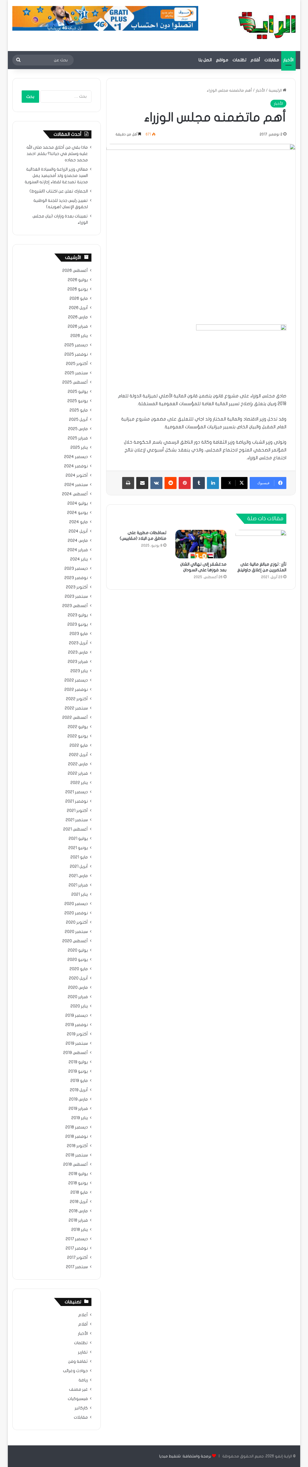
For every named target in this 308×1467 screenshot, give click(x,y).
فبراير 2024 (77, 550)
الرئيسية (276, 90)
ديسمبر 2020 (76, 904)
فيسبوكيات (78, 1399)
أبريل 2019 (79, 1090)
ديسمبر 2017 (77, 1239)
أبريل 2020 (78, 978)
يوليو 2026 (78, 280)
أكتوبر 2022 (77, 699)
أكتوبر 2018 (77, 1146)
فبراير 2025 (78, 438)
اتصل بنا (205, 60)
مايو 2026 (78, 298)
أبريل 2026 (78, 308)
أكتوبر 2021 (77, 811)
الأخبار (288, 60)
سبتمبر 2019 (77, 1043)
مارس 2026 (78, 317)
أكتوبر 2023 (77, 587)
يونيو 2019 (78, 1071)
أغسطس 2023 (75, 606)
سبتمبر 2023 (76, 596)
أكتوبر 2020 (77, 922)
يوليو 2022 (78, 727)
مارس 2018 (78, 1211)
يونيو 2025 (77, 401)
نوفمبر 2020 (76, 913)
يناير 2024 (79, 559)
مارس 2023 (78, 652)
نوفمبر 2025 (76, 354)
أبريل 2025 (78, 420)
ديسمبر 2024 (76, 457)
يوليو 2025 (78, 392)
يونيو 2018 (78, 1183)
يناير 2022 (79, 783)
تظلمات (239, 60)
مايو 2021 (79, 857)
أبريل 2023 (78, 643)
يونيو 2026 (77, 289)
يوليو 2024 (77, 503)
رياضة (83, 1380)
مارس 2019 (78, 1099)
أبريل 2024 (78, 531)
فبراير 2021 (78, 885)
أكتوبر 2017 (77, 1258)
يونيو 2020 (77, 960)
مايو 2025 (78, 410)
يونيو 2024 (77, 513)
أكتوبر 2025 (77, 364)
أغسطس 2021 (75, 829)
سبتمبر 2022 (76, 708)
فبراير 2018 (78, 1220)
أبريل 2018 (79, 1202)
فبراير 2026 (78, 326)
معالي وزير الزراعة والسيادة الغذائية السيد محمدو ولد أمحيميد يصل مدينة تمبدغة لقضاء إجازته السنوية (56, 175)
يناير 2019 (79, 1118)
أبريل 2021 (79, 866)
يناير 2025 (79, 447)
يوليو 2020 (78, 950)
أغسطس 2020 (75, 941)
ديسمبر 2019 (76, 1015)
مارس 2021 (78, 876)
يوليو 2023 (78, 615)
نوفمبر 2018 (76, 1136)
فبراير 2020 (78, 997)
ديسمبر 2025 (76, 345)
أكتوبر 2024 (77, 475)
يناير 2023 (79, 671)
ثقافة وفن (78, 1361)
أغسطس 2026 (75, 271)
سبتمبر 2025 (76, 373)
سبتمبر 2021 (77, 820)
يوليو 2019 (78, 1062)
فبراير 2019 (78, 1109)
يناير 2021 (79, 894)
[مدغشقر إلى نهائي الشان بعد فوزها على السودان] (200, 544)
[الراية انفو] (267, 25)
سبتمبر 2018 (77, 1155)
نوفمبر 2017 (77, 1248)
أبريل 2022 (78, 755)
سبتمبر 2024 (76, 485)
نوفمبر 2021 (76, 801)
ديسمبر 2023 (76, 568)
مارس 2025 (78, 429)
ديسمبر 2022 (76, 680)
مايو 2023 (78, 634)
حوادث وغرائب (75, 1371)
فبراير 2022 (78, 773)
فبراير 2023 (78, 662)
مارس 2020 (78, 988)
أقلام (255, 60)
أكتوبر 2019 (77, 1034)
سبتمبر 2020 (76, 932)
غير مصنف (78, 1389)
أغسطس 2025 (75, 382)
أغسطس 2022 (75, 717)
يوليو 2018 (78, 1174)
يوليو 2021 (78, 839)
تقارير (83, 1352)
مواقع (222, 60)
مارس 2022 (78, 764)
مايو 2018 (79, 1192)
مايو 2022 (78, 745)
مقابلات (271, 60)
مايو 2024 (78, 522)
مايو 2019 (79, 1081)
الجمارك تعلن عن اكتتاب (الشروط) (58, 191)
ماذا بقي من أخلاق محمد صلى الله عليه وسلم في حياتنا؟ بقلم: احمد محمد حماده (57, 153)
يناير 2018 (79, 1230)
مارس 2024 (78, 541)
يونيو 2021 (78, 848)
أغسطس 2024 (75, 494)
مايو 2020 (78, 969)
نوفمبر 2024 (76, 466)
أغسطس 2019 (75, 1053)
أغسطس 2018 (75, 1164)
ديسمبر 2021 (76, 792)
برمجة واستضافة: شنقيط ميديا (185, 1456)
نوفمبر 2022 (76, 690)
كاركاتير (81, 1408)
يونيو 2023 (77, 624)
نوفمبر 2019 (76, 1025)
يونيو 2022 (77, 736)
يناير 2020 (79, 1006)
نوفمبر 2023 (76, 578)
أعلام (83, 1315)
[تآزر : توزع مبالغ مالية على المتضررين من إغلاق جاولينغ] (261, 544)
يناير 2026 (79, 336)
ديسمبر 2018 (76, 1127)
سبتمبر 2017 (77, 1267)
